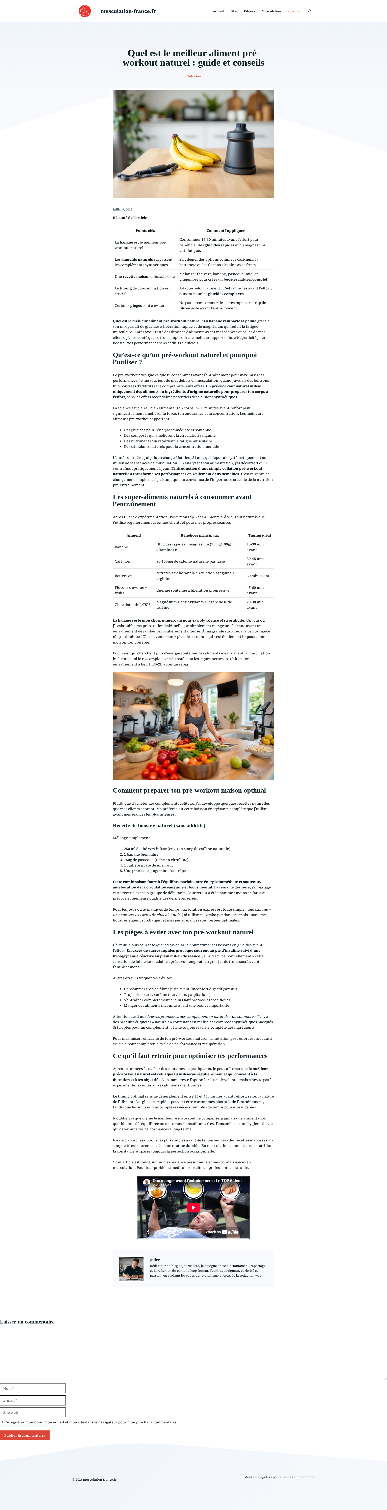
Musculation (271, 11)
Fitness (249, 11)
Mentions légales (257, 1477)
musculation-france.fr (128, 11)
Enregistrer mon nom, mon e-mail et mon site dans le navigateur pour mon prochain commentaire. (91, 1422)
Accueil (218, 11)
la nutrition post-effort (229, 1038)
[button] (309, 11)
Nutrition (294, 11)
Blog (234, 11)
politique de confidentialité (293, 1477)
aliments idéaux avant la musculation (237, 653)
